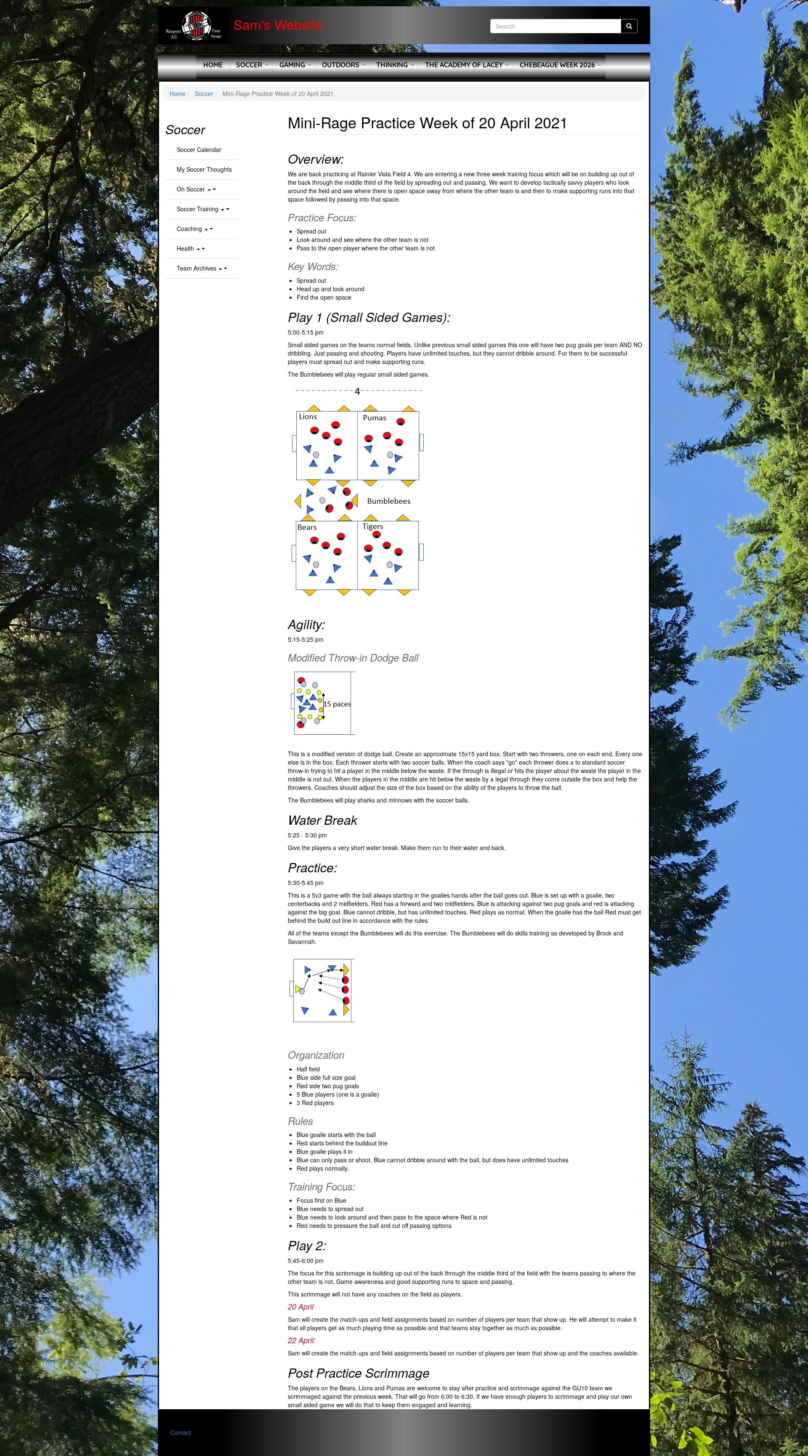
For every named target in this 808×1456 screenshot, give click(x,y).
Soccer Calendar (199, 149)
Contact (180, 1432)
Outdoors (340, 65)
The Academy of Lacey (464, 65)
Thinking (392, 65)
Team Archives (197, 268)
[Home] (195, 25)
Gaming (292, 65)
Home (213, 65)
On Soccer (192, 189)
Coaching (190, 228)
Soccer (249, 65)
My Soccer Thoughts (204, 169)
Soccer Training (198, 209)
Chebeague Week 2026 (557, 65)
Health (186, 248)
